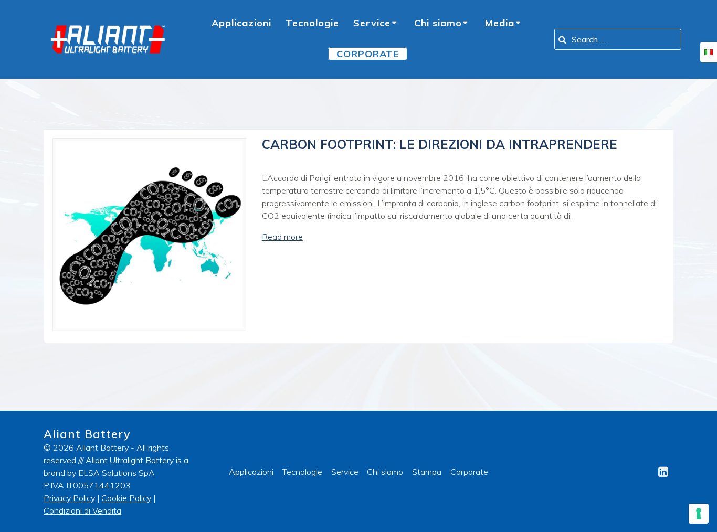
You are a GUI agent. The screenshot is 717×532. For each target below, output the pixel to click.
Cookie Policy (126, 498)
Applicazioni (241, 23)
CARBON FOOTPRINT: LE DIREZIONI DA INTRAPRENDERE (439, 144)
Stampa (426, 471)
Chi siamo (438, 23)
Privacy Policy (69, 498)
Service (372, 23)
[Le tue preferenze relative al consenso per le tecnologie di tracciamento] (699, 514)
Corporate (469, 471)
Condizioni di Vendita (82, 510)
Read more (282, 236)
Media (499, 23)
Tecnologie (312, 23)
